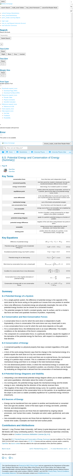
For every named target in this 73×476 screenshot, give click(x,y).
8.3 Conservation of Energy (15, 343)
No (12, 458)
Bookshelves (23, 152)
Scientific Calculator (10, 102)
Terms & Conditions (63, 471)
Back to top (5, 448)
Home (11, 152)
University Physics (39, 152)
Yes (6, 458)
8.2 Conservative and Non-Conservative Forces (24, 317)
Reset (3, 51)
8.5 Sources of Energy (12, 399)
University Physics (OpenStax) (61, 152)
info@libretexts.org (43, 473)
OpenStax (12, 169)
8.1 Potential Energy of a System (17, 296)
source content (15, 443)
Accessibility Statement (9, 473)
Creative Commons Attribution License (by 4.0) (32, 434)
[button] (7, 115)
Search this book (5, 32)
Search (5, 148)
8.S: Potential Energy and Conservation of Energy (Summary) (31, 439)
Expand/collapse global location (70, 151)
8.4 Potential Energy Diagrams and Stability (23, 374)
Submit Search (5, 38)
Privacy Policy (52, 471)
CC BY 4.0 (32, 441)
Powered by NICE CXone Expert (29, 465)
